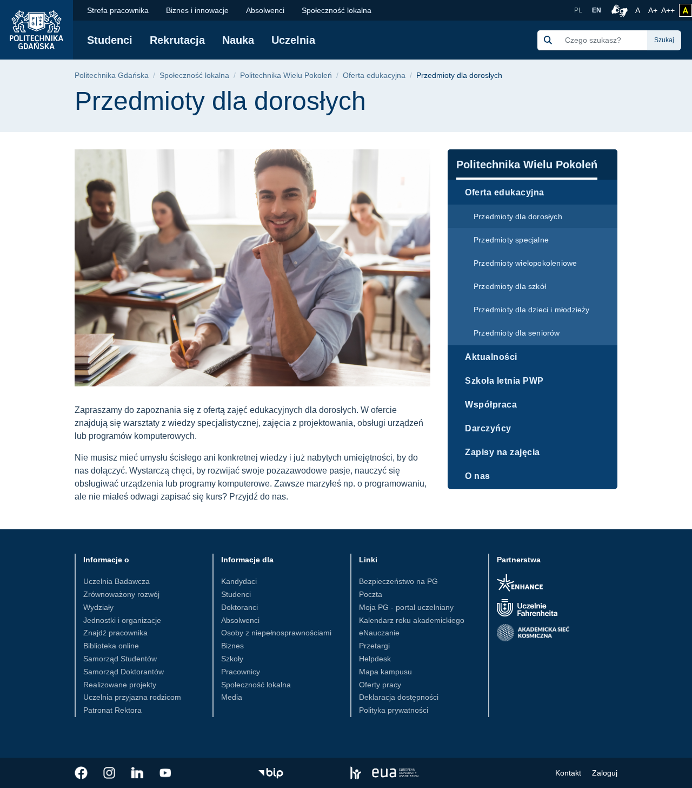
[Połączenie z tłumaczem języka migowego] (618, 10)
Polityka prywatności (393, 710)
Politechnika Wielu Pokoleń (286, 75)
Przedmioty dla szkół (510, 286)
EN (596, 10)
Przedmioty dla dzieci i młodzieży (532, 309)
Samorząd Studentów (120, 658)
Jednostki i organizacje (122, 620)
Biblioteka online (111, 645)
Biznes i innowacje (197, 10)
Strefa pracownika (118, 10)
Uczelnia (293, 40)
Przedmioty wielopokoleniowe (525, 263)
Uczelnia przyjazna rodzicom (132, 697)
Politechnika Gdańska (112, 75)
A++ (668, 10)
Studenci (109, 40)
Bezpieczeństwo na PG (398, 581)
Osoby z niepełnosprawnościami (276, 632)
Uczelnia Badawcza (116, 581)
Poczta (370, 594)
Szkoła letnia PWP (504, 380)
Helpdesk (375, 658)
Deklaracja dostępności (398, 697)
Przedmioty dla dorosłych (518, 216)
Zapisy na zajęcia (502, 452)
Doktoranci (239, 607)
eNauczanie (379, 632)
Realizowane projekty (119, 684)
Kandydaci (239, 581)
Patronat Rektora (112, 710)
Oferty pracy (380, 684)
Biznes (232, 645)
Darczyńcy (488, 428)
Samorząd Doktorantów (123, 671)
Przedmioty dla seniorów (517, 333)
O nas (477, 476)
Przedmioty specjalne (511, 239)
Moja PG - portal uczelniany (406, 607)
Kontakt (568, 773)
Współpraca (491, 404)
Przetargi (374, 645)
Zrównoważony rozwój (121, 594)
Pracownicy (240, 671)
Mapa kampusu (385, 671)
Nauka (238, 40)
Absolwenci (265, 10)
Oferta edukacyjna (374, 75)
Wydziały (98, 607)
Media (231, 697)
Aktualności (491, 357)
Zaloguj (604, 773)
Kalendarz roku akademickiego (411, 620)
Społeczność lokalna (336, 10)
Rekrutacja (177, 40)
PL (578, 10)
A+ (653, 10)
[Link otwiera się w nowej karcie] (81, 772)
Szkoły (232, 658)
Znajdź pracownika (115, 632)
